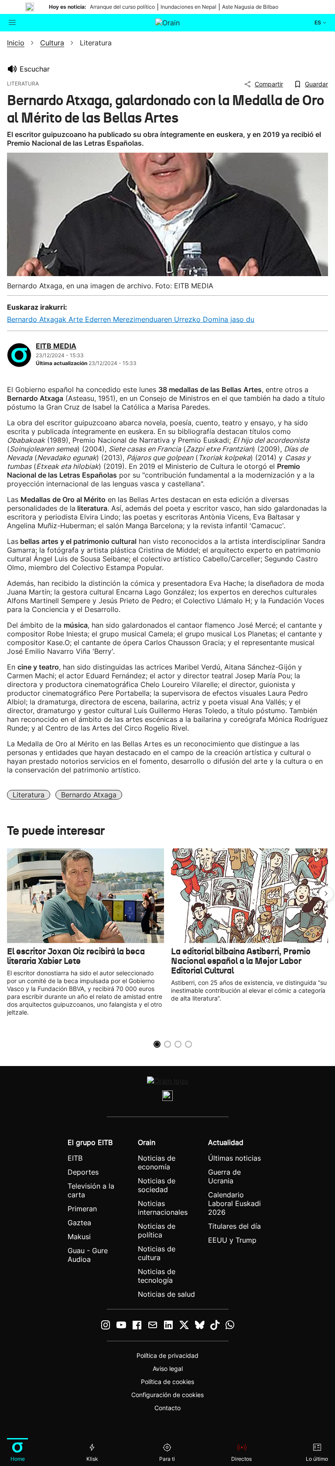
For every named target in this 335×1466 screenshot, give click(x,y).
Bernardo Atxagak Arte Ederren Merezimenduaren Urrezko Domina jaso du (130, 319)
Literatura (28, 794)
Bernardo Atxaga (88, 794)
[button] (326, 893)
